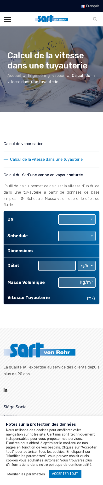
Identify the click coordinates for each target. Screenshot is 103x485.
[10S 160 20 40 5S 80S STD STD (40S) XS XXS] (77, 236)
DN (10, 219)
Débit (13, 265)
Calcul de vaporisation (24, 143)
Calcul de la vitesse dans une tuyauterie (46, 159)
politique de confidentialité (70, 464)
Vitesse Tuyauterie (28, 297)
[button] (7, 18)
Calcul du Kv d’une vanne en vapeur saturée (43, 175)
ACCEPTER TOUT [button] (65, 474)
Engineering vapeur (46, 75)
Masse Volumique (26, 282)
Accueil (14, 75)
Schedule (17, 236)
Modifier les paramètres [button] (26, 474)
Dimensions (20, 250)
